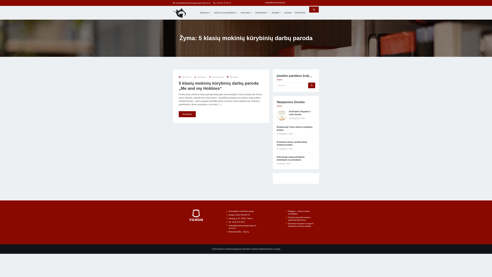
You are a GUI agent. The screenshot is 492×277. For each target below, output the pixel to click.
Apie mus (204, 13)
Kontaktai (300, 13)
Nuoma (288, 13)
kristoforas (201, 77)
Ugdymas (245, 13)
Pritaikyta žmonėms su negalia (269, 249)
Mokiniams (260, 13)
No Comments (218, 77)
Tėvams (275, 13)
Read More (187, 114)
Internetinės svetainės (250, 249)
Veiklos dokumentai (224, 13)
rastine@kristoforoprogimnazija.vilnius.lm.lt (193, 3)
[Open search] (314, 10)
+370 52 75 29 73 (224, 3)
